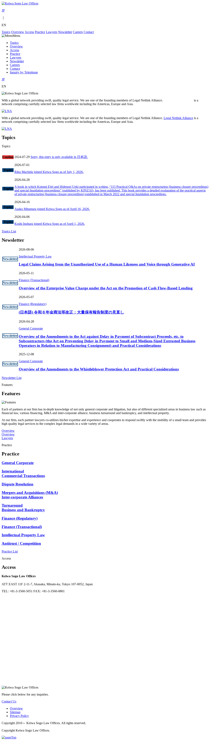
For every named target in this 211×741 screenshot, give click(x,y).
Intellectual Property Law (35, 256)
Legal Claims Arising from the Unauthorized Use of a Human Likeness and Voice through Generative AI (107, 264)
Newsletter (65, 32)
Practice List (10, 551)
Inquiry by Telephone (24, 72)
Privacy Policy (19, 716)
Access (29, 32)
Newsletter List (11, 378)
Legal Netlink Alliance (178, 100)
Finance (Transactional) (34, 280)
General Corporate (31, 328)
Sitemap (15, 712)
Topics (6, 32)
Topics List (9, 231)
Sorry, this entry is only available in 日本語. (59, 157)
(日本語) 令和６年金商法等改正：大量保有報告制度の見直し (71, 312)
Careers (78, 32)
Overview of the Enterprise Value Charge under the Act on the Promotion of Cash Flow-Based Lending (106, 288)
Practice (40, 32)
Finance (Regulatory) (32, 304)
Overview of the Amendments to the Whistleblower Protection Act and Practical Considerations (99, 369)
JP (3, 10)
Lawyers (51, 32)
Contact (89, 32)
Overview (17, 32)
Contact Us (9, 701)
